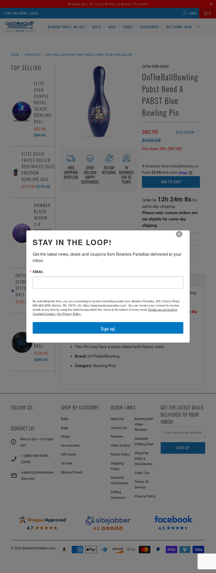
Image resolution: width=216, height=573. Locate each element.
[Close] (183, 238)
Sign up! (108, 328)
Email (38, 271)
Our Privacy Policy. (69, 314)
